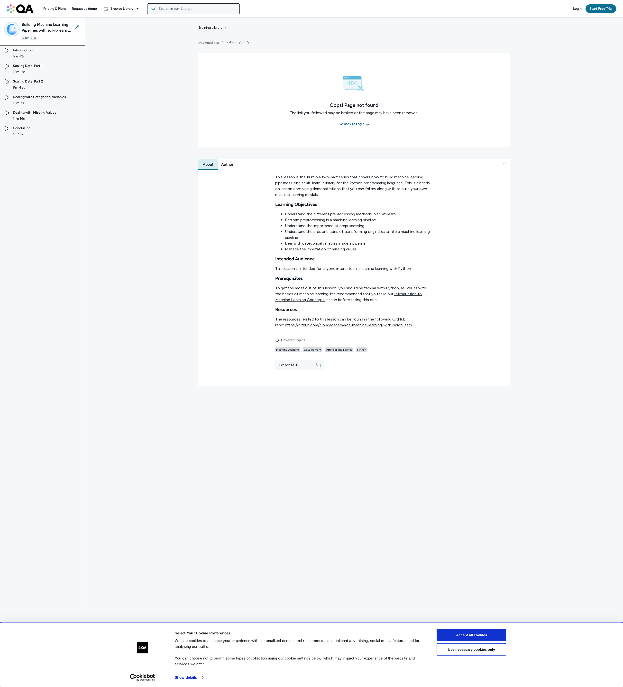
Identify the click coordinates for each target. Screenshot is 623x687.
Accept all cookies (471, 635)
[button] (54, 8)
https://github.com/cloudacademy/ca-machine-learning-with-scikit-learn (348, 325)
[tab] (208, 164)
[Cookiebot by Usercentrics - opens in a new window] (142, 677)
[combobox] (193, 8)
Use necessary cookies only (471, 649)
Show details (186, 677)
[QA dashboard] (20, 8)
